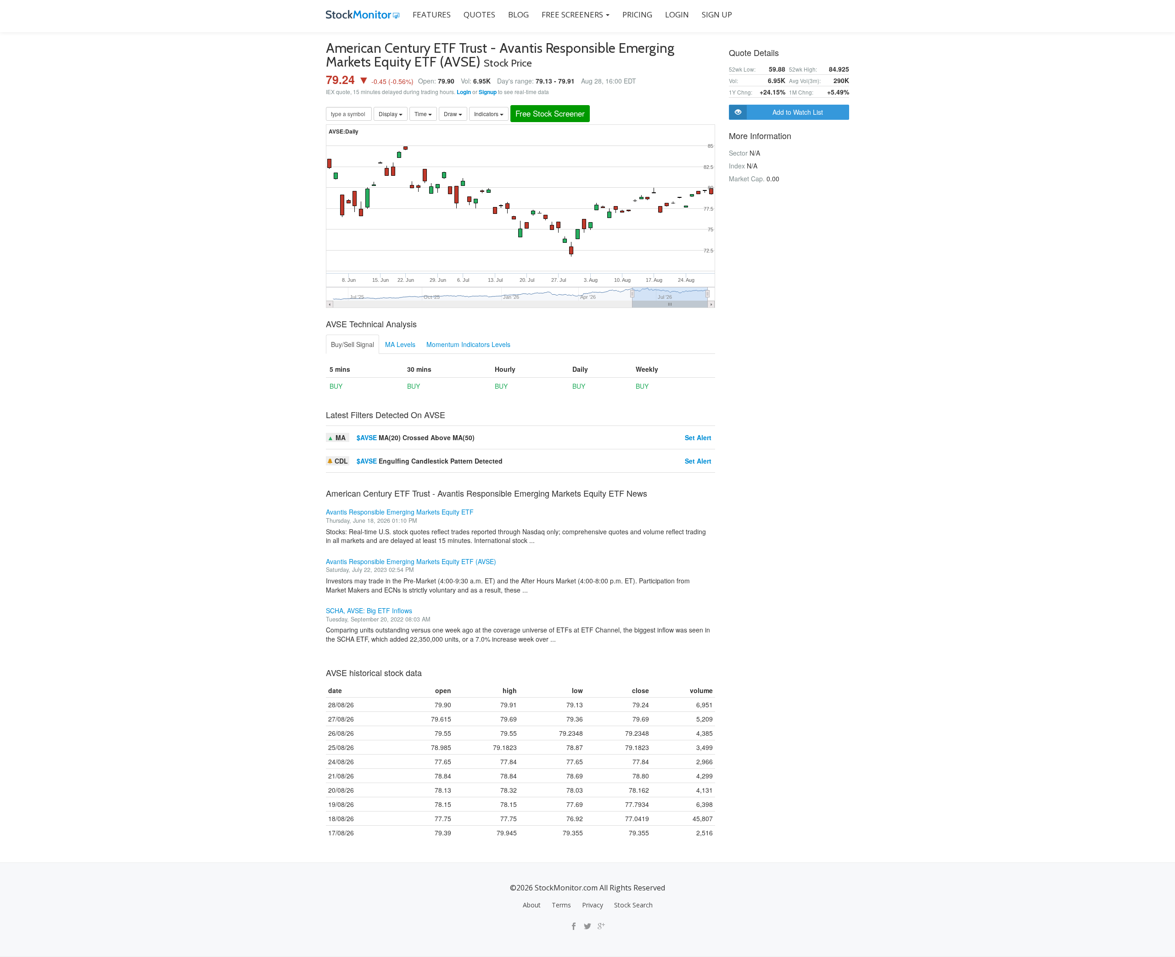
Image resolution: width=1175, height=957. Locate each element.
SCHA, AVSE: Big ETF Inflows (369, 610)
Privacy (592, 905)
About (532, 905)
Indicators (487, 114)
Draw (451, 114)
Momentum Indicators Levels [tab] (468, 344)
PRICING (637, 14)
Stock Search (633, 905)
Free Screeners (573, 14)
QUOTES (479, 14)
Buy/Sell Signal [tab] (352, 344)
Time (421, 114)
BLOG (518, 14)
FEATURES (432, 14)
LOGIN (677, 14)
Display (389, 114)
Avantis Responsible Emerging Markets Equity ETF (400, 511)
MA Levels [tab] (400, 344)
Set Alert (698, 437)
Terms (561, 905)
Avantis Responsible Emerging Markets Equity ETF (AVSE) (411, 561)
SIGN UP (717, 14)
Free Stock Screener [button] (550, 113)
